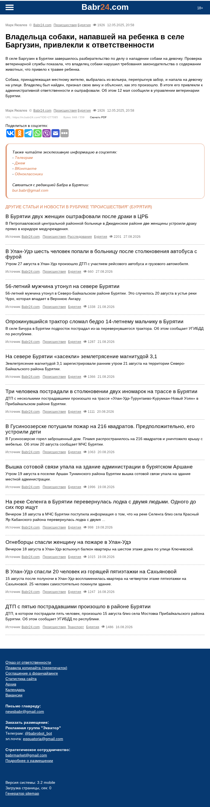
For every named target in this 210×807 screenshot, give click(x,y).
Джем (20, 163)
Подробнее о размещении (29, 760)
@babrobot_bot (38, 733)
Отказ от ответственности (28, 662)
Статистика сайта (21, 679)
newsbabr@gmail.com (24, 711)
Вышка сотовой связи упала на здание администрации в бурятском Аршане (99, 467)
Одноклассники (29, 174)
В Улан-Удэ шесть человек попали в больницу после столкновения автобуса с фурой (101, 254)
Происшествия (65, 25)
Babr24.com (42, 25)
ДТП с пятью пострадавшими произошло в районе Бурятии (78, 606)
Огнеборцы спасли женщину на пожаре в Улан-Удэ (68, 542)
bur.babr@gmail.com (30, 190)
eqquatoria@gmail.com (43, 739)
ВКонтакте (26, 168)
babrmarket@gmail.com (26, 755)
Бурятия (84, 25)
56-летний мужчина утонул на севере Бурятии (62, 286)
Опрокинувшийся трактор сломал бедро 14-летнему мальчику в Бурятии (94, 321)
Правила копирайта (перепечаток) (36, 668)
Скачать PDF (98, 117)
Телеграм (24, 157)
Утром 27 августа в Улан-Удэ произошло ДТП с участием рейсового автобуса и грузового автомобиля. (97, 264)
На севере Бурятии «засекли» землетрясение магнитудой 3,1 (81, 356)
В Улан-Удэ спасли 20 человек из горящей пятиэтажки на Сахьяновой (91, 571)
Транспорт (76, 627)
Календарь (15, 689)
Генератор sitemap (22, 793)
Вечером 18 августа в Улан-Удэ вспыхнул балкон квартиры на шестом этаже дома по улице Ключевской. (99, 549)
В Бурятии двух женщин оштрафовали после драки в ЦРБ (76, 216)
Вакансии (13, 695)
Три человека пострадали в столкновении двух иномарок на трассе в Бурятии (101, 391)
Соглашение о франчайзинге (31, 673)
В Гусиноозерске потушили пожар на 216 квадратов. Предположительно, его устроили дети (100, 429)
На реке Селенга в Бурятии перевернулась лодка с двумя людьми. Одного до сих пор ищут (100, 504)
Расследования (80, 237)
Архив (10, 684)
